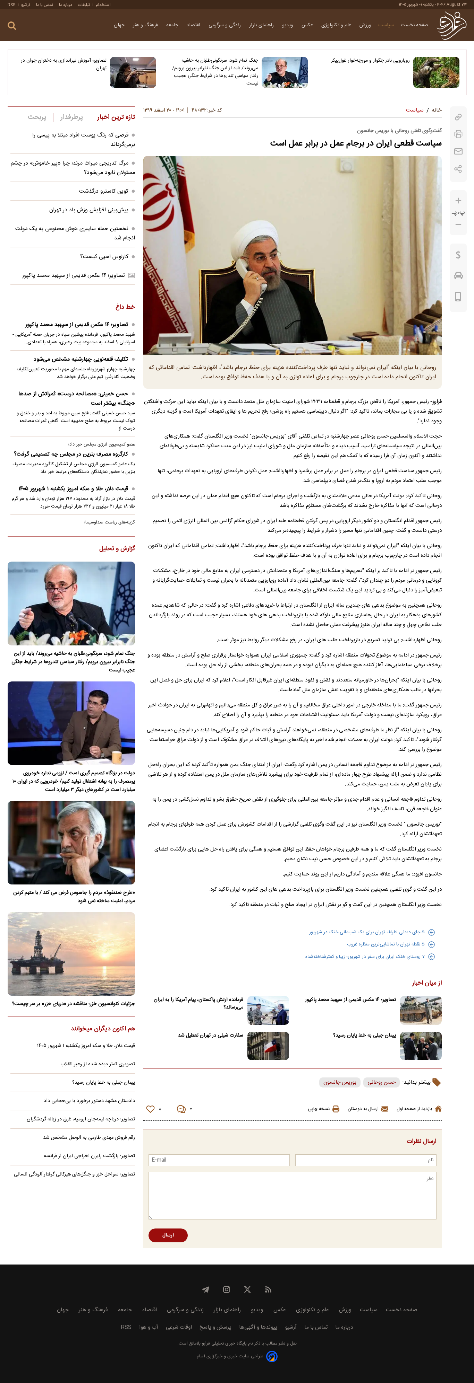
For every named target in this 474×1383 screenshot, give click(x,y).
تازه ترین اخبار (116, 117)
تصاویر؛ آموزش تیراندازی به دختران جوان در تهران (64, 64)
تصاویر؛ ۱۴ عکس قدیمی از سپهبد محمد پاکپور (350, 1000)
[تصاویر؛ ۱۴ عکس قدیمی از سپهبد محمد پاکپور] (421, 1010)
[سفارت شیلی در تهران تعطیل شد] (268, 1046)
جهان (120, 25)
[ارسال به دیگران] (458, 151)
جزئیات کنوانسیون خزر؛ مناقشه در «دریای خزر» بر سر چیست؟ (73, 1004)
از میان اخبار (427, 983)
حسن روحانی (381, 1082)
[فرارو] (452, 25)
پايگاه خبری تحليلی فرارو (224, 1343)
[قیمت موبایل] (458, 298)
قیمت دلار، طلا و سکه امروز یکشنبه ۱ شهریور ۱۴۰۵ (73, 489)
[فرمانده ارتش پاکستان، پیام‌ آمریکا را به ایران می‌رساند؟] (268, 1010)
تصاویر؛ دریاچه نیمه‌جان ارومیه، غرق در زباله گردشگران (81, 1119)
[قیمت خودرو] (458, 277)
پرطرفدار (71, 117)
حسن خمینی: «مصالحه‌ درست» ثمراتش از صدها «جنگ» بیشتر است (76, 398)
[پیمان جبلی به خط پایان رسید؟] (421, 1046)
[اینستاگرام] (226, 1289)
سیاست (386, 25)
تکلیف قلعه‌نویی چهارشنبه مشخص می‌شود (81, 359)
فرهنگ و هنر (146, 25)
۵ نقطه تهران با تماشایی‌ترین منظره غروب (386, 944)
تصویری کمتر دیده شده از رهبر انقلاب (97, 1064)
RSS (11, 4)
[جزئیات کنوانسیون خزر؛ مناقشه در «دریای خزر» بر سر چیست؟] (71, 954)
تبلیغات (84, 4)
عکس (308, 25)
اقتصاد (194, 25)
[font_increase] (458, 201)
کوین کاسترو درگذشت (103, 191)
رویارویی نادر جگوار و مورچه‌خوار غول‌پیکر (370, 60)
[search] (12, 25)
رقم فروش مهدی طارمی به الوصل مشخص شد (89, 1138)
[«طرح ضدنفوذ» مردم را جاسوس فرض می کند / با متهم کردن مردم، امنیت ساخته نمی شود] (71, 842)
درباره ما (65, 4)
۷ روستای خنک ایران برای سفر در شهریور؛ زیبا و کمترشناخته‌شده (365, 957)
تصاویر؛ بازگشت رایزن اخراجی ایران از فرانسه (89, 1156)
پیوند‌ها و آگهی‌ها (258, 1327)
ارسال (168, 1235)
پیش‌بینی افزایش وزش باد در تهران (88, 210)
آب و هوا (148, 1327)
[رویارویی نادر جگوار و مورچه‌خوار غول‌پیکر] (436, 72)
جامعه (173, 25)
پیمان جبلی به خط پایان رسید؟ (364, 1035)
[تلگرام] (206, 1289)
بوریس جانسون (339, 1082)
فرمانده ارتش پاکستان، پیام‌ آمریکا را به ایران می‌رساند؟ (198, 1003)
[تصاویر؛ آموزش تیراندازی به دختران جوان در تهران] (133, 72)
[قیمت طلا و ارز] (458, 256)
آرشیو (25, 4)
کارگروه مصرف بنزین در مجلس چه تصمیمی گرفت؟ (71, 454)
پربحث (37, 117)
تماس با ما (44, 4)
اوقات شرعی (179, 1327)
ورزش (365, 25)
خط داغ (125, 307)
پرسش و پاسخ (215, 1327)
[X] (247, 1289)
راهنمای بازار (262, 25)
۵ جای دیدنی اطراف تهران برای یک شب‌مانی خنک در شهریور (367, 932)
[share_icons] (458, 169)
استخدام (103, 4)
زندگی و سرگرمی (225, 25)
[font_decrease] (458, 225)
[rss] (268, 1289)
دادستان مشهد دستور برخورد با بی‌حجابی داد (89, 1101)
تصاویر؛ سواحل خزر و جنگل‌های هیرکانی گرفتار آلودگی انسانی (74, 1174)
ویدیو (288, 25)
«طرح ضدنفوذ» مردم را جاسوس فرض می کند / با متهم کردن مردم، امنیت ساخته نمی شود (74, 897)
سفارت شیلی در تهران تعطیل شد (210, 1035)
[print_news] (458, 134)
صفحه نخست (414, 25)
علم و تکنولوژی (337, 25)
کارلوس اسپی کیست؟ (104, 257)
